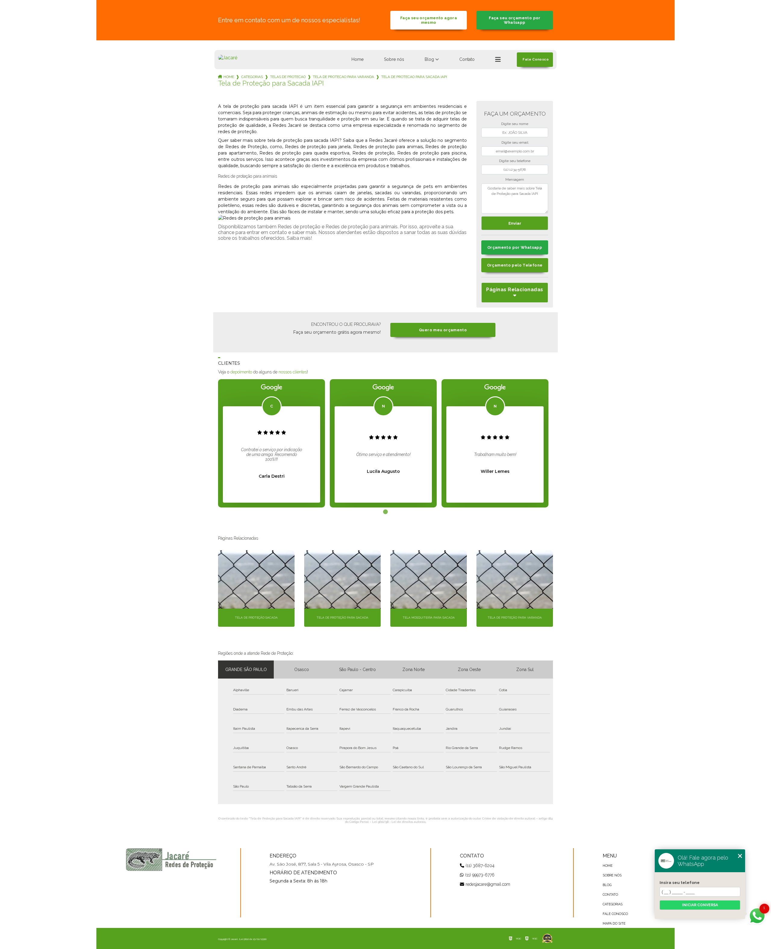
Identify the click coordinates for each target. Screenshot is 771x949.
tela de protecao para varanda (343, 77)
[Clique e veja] (171, 859)
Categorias (252, 77)
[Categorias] (498, 59)
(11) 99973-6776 (480, 875)
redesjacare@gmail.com (488, 884)
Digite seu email (514, 142)
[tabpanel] (271, 443)
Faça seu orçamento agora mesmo (428, 20)
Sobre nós (394, 59)
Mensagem (514, 179)
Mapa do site (614, 924)
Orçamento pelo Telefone (515, 265)
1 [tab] (385, 512)
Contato (467, 59)
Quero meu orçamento (443, 330)
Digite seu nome (514, 124)
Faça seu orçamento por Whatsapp (514, 20)
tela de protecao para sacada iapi (414, 77)
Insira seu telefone (680, 882)
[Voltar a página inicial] (227, 58)
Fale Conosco (615, 914)
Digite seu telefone (514, 161)
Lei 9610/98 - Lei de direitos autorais (399, 821)
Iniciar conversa (700, 905)
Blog (429, 59)
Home (357, 59)
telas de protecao (288, 77)
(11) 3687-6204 (480, 865)
